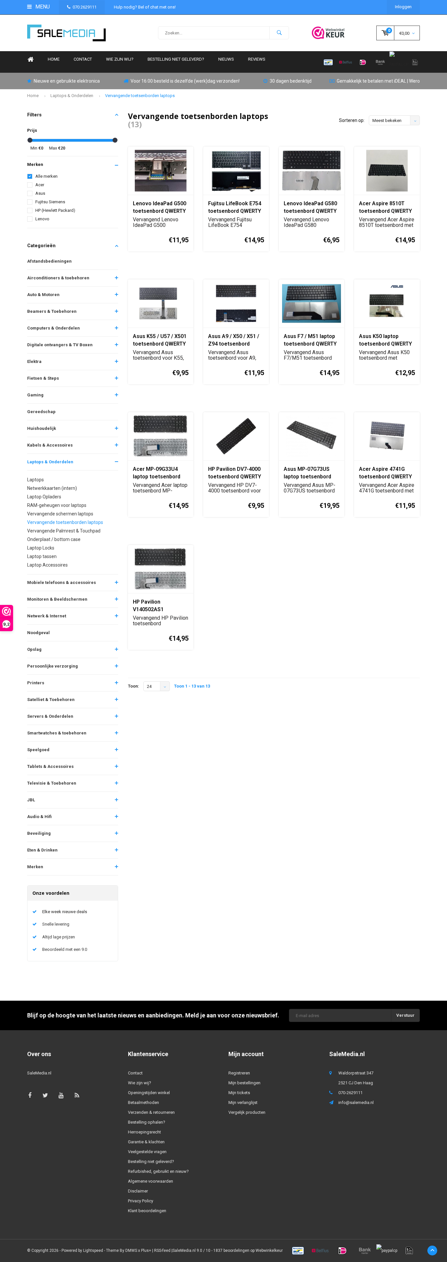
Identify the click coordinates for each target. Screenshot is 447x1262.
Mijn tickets (239, 1092)
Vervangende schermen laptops (60, 513)
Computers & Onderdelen (53, 328)
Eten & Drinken (42, 850)
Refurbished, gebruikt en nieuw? (158, 1171)
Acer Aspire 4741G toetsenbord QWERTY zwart (385, 473)
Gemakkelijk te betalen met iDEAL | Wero (378, 81)
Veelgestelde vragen (147, 1151)
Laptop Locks (40, 548)
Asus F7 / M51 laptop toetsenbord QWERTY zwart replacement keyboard (310, 340)
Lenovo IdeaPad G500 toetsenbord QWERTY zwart (159, 207)
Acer (39, 184)
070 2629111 (85, 7)
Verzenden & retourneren (151, 1112)
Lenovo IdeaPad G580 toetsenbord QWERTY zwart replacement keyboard (310, 207)
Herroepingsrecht (144, 1132)
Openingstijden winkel (149, 1092)
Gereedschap (41, 411)
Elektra (34, 361)
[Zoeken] (279, 32)
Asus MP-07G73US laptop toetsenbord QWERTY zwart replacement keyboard (311, 473)
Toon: (133, 686)
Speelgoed (38, 749)
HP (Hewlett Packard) (55, 210)
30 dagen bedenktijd (291, 81)
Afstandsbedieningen (49, 261)
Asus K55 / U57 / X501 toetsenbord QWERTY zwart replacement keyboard (160, 340)
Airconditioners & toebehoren (58, 277)
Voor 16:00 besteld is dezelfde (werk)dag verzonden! (185, 81)
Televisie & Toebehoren (51, 783)
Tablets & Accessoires (50, 766)
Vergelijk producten (246, 1112)
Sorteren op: (352, 120)
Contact (83, 59)
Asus (40, 193)
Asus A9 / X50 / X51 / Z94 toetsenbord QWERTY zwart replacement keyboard (236, 340)
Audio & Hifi (39, 816)
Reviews (256, 59)
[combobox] (223, 32)
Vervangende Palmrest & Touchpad (63, 530)
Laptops (35, 479)
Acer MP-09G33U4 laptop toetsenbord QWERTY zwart (156, 473)
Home (30, 59)
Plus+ (146, 1250)
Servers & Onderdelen (50, 716)
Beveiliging (39, 833)
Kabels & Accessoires (50, 445)
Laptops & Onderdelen (71, 95)
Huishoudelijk (41, 428)
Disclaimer (138, 1191)
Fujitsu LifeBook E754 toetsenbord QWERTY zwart (234, 207)
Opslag (34, 649)
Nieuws (226, 59)
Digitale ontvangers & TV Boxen (60, 344)
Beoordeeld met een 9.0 (64, 949)
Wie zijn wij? (120, 59)
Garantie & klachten (146, 1141)
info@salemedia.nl (356, 1102)
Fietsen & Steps (43, 378)
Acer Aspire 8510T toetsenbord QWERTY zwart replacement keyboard (385, 207)
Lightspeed (93, 1250)
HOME (54, 59)
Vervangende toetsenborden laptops (140, 95)
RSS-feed (162, 1250)
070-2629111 (350, 1092)
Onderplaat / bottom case (53, 539)
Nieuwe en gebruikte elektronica (67, 81)
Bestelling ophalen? (146, 1122)
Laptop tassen (42, 556)
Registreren (239, 1073)
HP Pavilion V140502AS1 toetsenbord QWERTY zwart (159, 606)
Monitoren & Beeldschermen (57, 599)
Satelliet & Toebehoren (51, 699)
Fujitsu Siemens (50, 201)
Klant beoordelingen (147, 1210)
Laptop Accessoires (47, 565)
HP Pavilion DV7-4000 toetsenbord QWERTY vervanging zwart (234, 473)
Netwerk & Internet (46, 615)
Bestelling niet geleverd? (176, 59)
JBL (31, 799)
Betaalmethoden (143, 1102)
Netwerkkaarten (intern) (52, 488)
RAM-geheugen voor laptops (56, 505)
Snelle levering (55, 924)
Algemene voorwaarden (150, 1181)
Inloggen (403, 6)
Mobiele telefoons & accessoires (61, 582)
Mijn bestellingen (244, 1082)
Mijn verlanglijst (243, 1102)
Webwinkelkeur (269, 1250)
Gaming (35, 394)
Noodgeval (38, 632)
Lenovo (42, 218)
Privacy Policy (140, 1200)
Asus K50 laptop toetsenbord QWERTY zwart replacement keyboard (385, 340)
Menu (42, 7)
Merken (35, 866)
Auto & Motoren (43, 294)
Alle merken (46, 176)
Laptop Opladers (44, 496)
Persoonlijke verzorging (52, 666)
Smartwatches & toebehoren (56, 733)
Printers (35, 682)
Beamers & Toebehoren (52, 311)
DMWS (131, 1250)
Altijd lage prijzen (58, 936)
